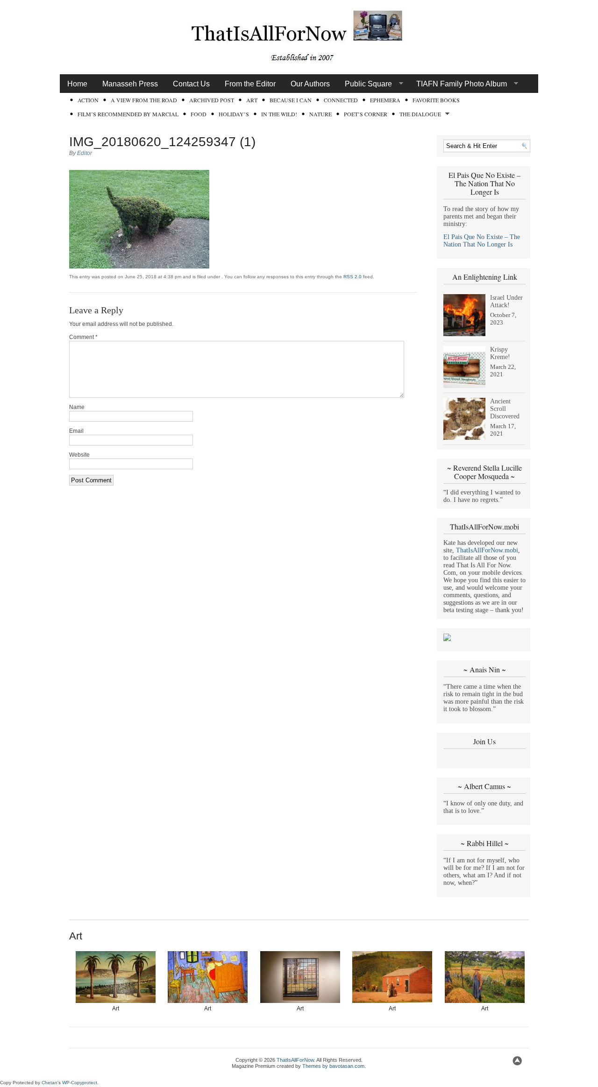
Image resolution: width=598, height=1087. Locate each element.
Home (77, 84)
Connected (341, 100)
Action (88, 100)
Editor (84, 153)
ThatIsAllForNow (295, 1060)
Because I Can (291, 100)
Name (77, 407)
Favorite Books (436, 100)
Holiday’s (234, 114)
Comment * (83, 337)
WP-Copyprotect (79, 1082)
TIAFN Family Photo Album (458, 84)
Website (79, 455)
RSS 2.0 (352, 276)
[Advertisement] (253, 1039)
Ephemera (385, 100)
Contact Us (191, 84)
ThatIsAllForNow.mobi (487, 550)
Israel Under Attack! (506, 301)
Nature (320, 114)
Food (198, 114)
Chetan (49, 1082)
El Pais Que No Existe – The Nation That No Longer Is (481, 240)
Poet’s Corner (365, 114)
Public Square (364, 84)
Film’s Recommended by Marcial (128, 114)
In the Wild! (279, 114)
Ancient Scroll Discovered (505, 409)
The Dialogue (418, 115)
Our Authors (310, 84)
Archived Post (211, 100)
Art (251, 100)
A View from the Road (144, 100)
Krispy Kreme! (500, 353)
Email (76, 431)
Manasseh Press (130, 84)
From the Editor (250, 84)
